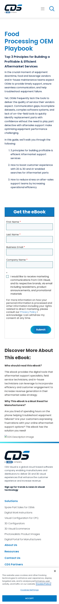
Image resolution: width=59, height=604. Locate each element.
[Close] (55, 571)
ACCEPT (29, 598)
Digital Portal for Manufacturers (23, 539)
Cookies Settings (29, 590)
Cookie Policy (43, 583)
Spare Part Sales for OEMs (19, 507)
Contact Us (12, 558)
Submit (41, 329)
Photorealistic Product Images (22, 534)
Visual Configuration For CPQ (21, 518)
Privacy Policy (28, 312)
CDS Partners (14, 564)
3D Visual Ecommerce (17, 528)
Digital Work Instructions (18, 512)
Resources (12, 551)
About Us (11, 545)
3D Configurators (15, 523)
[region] (29, 586)
